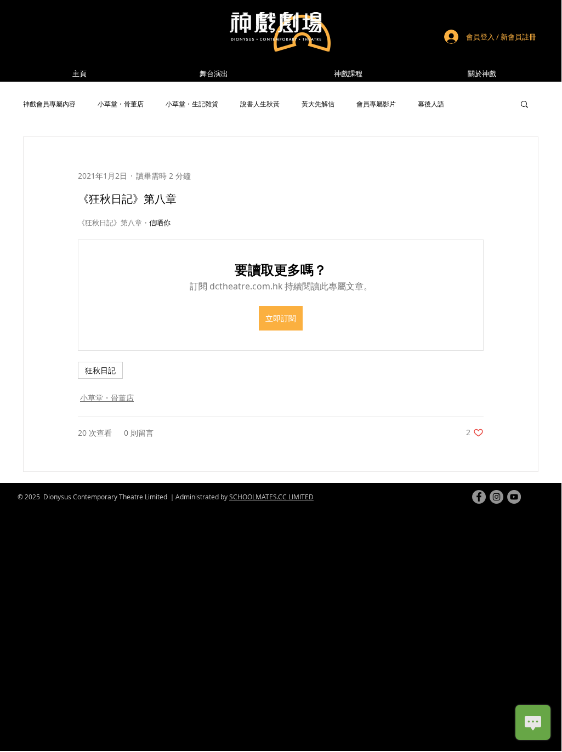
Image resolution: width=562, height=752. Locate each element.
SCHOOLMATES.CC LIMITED (271, 496)
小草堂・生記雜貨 (192, 104)
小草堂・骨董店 (121, 104)
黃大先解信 (318, 104)
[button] (482, 74)
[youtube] (514, 497)
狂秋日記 (100, 370)
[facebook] (479, 497)
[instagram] (496, 497)
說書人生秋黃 (260, 104)
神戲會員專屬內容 (49, 104)
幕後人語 (431, 104)
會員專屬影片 (376, 104)
